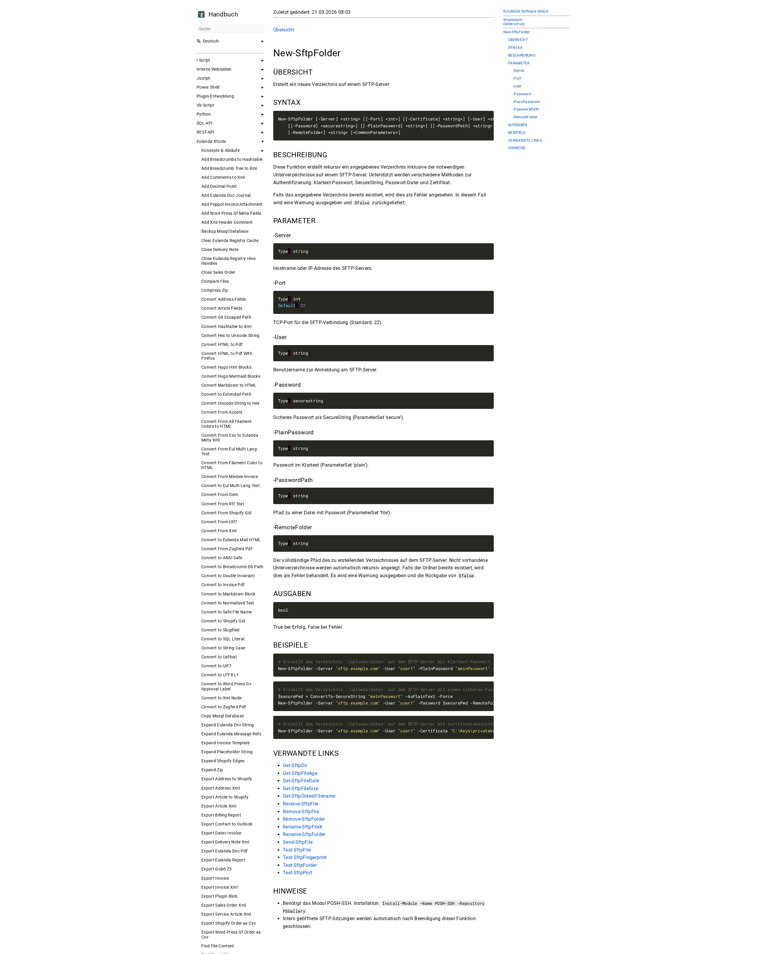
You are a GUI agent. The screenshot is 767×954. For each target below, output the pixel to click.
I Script (203, 60)
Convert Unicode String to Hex (230, 403)
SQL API (204, 123)
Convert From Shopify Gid (226, 512)
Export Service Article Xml (226, 914)
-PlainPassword (526, 102)
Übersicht (283, 30)
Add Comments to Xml (223, 177)
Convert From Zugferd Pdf (226, 548)
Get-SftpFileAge (300, 773)
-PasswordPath (526, 109)
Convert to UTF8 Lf (219, 674)
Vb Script (205, 105)
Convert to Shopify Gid (223, 621)
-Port (517, 79)
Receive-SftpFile (300, 804)
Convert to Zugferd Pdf (223, 706)
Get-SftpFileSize (300, 788)
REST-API (206, 132)
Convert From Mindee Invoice (229, 476)
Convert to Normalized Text (227, 603)
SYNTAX (515, 48)
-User (517, 86)
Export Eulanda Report (223, 860)
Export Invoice (215, 878)
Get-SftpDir (295, 765)
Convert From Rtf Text (222, 503)
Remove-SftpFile (301, 811)
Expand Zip (212, 769)
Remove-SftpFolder (304, 819)
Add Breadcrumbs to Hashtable (231, 159)
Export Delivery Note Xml (225, 842)
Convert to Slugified (220, 630)
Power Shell (208, 87)
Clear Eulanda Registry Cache (230, 240)
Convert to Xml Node (221, 698)
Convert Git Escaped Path (226, 317)
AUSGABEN (518, 125)
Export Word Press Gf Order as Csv (231, 934)
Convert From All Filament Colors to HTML (226, 424)
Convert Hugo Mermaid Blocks (230, 376)
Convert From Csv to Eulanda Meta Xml (229, 437)
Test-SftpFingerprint (305, 857)
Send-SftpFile (297, 842)
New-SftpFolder (516, 32)
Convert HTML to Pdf (221, 344)
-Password (522, 94)
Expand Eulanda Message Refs (231, 733)
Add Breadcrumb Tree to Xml (229, 168)
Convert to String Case (223, 647)
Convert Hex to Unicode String (230, 335)
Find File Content (217, 946)
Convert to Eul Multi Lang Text (230, 485)
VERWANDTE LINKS (525, 141)
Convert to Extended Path (226, 394)
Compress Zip (214, 290)
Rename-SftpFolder (304, 834)
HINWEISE (517, 148)
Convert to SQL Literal (222, 638)
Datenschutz (514, 24)
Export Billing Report (221, 815)
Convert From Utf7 (219, 521)
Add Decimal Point (219, 186)
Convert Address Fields (223, 299)
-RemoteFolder (525, 117)
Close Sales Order (218, 272)
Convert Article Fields (221, 308)
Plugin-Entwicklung (215, 96)
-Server (518, 71)
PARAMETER (518, 63)
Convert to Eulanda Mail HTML (231, 539)
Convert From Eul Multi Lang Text (229, 451)
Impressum (513, 20)
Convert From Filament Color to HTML (231, 465)
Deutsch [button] (211, 41)
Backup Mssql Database (224, 231)
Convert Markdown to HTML (228, 385)
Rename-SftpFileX (302, 827)
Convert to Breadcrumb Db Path (232, 566)
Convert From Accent (221, 412)
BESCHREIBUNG (521, 56)
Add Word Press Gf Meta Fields (231, 213)
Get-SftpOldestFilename (309, 796)
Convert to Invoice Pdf (222, 584)
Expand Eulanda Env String (227, 724)
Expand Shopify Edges (223, 760)
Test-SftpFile (297, 849)
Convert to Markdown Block (228, 594)
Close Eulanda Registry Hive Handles (228, 261)
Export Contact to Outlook (226, 824)
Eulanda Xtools (211, 141)
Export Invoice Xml (219, 887)
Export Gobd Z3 (216, 869)
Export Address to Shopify (226, 778)
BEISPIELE (517, 133)
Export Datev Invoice (221, 833)
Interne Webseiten (214, 69)
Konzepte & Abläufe (220, 150)
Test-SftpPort (297, 873)
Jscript (203, 78)
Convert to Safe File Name (226, 612)
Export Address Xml (220, 788)
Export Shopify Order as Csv (228, 923)
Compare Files (215, 281)
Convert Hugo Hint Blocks (226, 367)
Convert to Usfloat (219, 656)
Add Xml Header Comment (227, 222)
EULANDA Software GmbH (525, 11)
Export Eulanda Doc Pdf (224, 851)
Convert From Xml (218, 530)
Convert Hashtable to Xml (226, 326)
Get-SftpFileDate (301, 781)
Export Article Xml (218, 806)
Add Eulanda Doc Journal (226, 195)
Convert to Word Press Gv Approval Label (226, 686)
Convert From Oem (219, 494)
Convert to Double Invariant (228, 575)
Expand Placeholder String (227, 751)
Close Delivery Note (219, 249)
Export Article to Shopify (224, 797)
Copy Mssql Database (222, 715)
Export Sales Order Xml (223, 905)
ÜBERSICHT (518, 40)
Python (204, 114)
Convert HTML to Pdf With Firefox (226, 356)
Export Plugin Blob (219, 896)
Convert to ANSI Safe (221, 557)
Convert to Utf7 (216, 665)
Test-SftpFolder (300, 865)
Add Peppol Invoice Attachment (232, 204)
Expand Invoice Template (225, 742)
